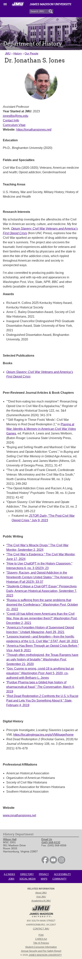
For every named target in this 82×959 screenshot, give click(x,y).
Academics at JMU (41, 900)
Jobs (11, 879)
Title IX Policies (41, 943)
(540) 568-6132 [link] (50, 842)
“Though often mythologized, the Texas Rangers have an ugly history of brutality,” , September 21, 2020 (42, 659)
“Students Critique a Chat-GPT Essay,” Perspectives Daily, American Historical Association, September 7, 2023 (41, 591)
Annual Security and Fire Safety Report (41, 951)
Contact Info (11, 120)
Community (59, 879)
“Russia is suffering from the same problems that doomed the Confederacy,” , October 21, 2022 (42, 604)
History (17, 53)
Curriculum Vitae (14, 125)
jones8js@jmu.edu (15, 115)
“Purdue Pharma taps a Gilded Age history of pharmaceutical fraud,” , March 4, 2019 (40, 687)
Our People (31, 53)
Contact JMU (41, 928)
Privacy (44, 874)
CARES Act (41, 939)
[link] (45, 862)
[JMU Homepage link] (41, 916)
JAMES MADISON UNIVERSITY (45, 955)
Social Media (27, 879)
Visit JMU (41, 896)
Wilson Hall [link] (9, 839)
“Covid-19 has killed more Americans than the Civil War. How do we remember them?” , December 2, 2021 (41, 618)
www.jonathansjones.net (19, 815)
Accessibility (62, 874)
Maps (44, 879)
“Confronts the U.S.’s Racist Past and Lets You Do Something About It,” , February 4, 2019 (42, 700)
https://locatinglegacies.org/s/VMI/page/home (43, 734)
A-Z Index (9, 874)
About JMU (41, 892)
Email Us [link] (46, 839)
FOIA (41, 935)
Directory (27, 874)
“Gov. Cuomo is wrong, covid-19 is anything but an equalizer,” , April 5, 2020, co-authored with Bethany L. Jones (40, 673)
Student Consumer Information (41, 947)
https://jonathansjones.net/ (33, 129)
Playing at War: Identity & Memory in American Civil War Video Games (41, 429)
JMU (7, 53)
